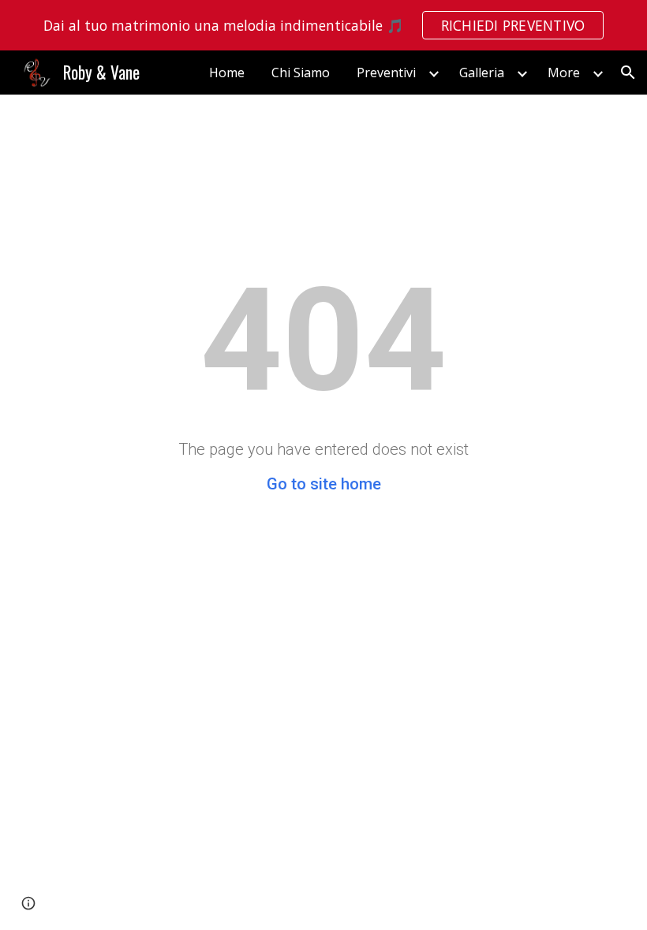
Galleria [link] (481, 72)
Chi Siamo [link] (300, 72)
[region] (323, 25)
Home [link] (227, 72)
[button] (628, 72)
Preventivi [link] (386, 72)
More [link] (564, 72)
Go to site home (324, 483)
